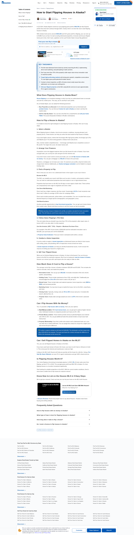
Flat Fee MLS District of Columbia (25, 450)
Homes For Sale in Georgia (49, 484)
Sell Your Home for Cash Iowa (75, 520)
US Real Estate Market (23, 463)
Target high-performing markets (50, 77)
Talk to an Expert (106, 18)
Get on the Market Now (69, 392)
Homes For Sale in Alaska (49, 480)
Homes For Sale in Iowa (74, 486)
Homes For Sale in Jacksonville (100, 499)
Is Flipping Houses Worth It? (26, 26)
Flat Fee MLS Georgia (98, 450)
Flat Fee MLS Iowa (47, 452)
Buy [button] (39, 3)
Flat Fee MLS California (48, 448)
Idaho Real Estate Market (49, 469)
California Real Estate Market (50, 465)
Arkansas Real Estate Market (100, 463)
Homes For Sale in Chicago (74, 496)
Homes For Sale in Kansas (99, 486)
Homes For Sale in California (24, 482)
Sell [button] (44, 3)
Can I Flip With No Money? (25, 23)
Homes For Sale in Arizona (74, 480)
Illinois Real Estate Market (74, 469)
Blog (66, 3)
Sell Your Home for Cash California (25, 516)
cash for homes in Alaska (82, 257)
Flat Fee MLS (20, 446)
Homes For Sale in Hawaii (74, 484)
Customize (79, 530)
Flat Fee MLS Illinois (98, 452)
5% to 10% (67, 292)
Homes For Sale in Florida (23, 484)
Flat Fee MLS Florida (73, 450)
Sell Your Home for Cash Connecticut (77, 516)
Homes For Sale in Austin (23, 503)
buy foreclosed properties (64, 204)
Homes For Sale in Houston (49, 496)
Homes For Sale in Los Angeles (75, 501)
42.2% (75, 191)
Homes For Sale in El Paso (49, 503)
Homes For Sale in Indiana (49, 486)
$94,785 (77, 26)
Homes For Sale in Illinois (23, 486)
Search (83, 46)
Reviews (72, 3)
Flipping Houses (50, 8)
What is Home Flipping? (24, 12)
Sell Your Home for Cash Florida (25, 518)
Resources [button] (86, 3)
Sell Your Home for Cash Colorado (51, 516)
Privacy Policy (47, 532)
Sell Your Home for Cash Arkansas (101, 513)
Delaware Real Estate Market (24, 467)
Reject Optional (93, 530)
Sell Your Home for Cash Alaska (50, 513)
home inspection (58, 241)
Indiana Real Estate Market (99, 469)
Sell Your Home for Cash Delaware (101, 516)
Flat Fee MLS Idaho (73, 452)
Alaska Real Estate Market (49, 463)
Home (38, 8)
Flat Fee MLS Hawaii (22, 452)
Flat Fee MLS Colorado (73, 448)
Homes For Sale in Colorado (50, 482)
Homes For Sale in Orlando (99, 501)
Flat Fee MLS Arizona (22, 448)
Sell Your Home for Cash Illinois (25, 520)
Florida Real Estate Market (49, 467)
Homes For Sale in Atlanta (23, 499)
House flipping (41, 98)
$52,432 (63, 272)
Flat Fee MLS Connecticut (99, 448)
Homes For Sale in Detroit (23, 501)
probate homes (43, 109)
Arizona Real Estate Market (24, 465)
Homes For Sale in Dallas (99, 503)
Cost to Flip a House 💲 (24, 19)
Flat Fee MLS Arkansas (98, 446)
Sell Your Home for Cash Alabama (25, 513)
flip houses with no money (56, 306)
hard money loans (60, 310)
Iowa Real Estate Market (23, 469)
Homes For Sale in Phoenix (24, 496)
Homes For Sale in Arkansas (100, 480)
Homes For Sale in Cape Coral (75, 499)
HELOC (62, 158)
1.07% (73, 296)
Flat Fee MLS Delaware (48, 450)
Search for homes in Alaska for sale (79, 58)
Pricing (79, 3)
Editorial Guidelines (61, 22)
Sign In (94, 3)
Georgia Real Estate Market (74, 467)
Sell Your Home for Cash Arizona (76, 513)
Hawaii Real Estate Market (99, 467)
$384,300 (59, 34)
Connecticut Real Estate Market (100, 465)
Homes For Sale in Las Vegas (50, 501)
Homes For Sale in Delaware (100, 482)
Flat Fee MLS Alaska (48, 446)
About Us (59, 3)
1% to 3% (53, 279)
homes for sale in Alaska (66, 109)
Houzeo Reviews (43, 398)
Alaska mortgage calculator (67, 164)
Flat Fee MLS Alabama (73, 446)
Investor (43, 8)
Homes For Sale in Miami (49, 499)
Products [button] (51, 3)
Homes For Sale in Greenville (100, 496)
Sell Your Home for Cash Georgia (51, 518)
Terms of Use (38, 532)
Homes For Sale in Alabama (24, 480)
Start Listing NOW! (123, 3)
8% (73, 362)
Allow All (108, 530)
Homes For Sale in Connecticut (75, 482)
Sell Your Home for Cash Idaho (100, 518)
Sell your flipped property (48, 87)
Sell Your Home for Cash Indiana (51, 520)
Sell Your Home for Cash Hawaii (75, 518)
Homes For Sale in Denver (74, 503)
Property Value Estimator (45, 234)
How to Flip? (22, 16)
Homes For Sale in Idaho (99, 484)
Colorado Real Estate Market (75, 465)
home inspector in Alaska (46, 246)
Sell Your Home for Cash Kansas (101, 520)
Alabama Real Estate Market (75, 463)
